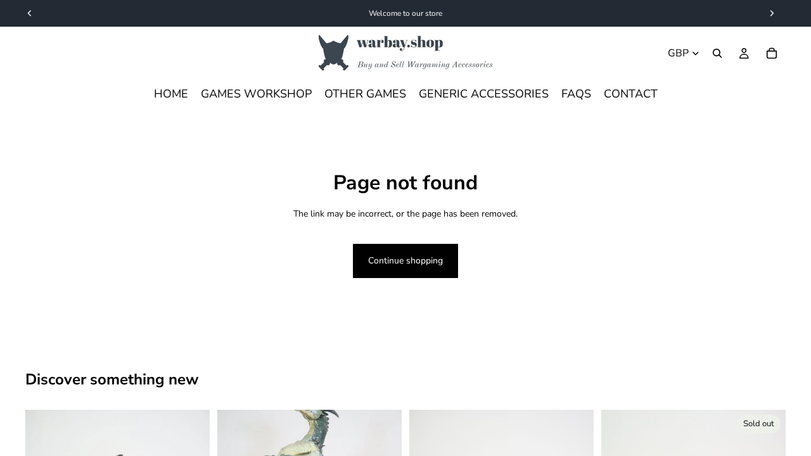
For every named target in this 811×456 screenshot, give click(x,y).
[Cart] (772, 53)
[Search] (717, 53)
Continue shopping (405, 261)
